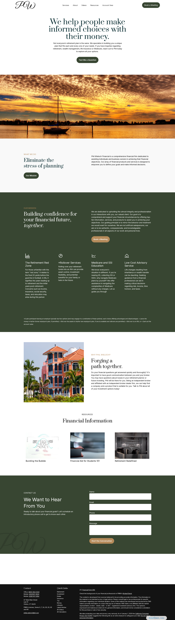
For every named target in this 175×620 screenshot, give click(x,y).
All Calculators (61, 612)
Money (59, 603)
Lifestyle (60, 605)
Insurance (60, 598)
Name (91, 492)
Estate (59, 596)
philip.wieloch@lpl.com (31, 613)
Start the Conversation (102, 541)
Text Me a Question (87, 60)
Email (91, 502)
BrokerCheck (127, 593)
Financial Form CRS (88, 590)
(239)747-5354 (34, 596)
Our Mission (31, 176)
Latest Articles (61, 607)
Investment (60, 594)
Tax (58, 601)
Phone (92, 513)
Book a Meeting (101, 239)
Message (93, 523)
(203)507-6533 (34, 594)
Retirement (60, 592)
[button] (65, 5)
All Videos (60, 609)
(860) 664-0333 (33, 592)
